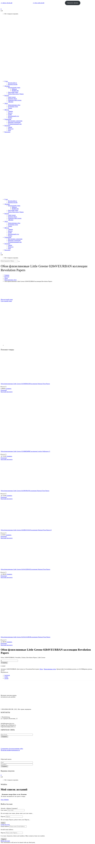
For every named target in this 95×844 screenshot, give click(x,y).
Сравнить (8, 388)
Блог (9, 130)
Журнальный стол (13, 116)
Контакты (7, 132)
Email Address (5, 826)
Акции (10, 127)
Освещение (7, 119)
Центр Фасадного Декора (16, 94)
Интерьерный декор (14, 87)
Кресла (10, 113)
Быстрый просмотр (7, 391)
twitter (6, 677)
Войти (3, 823)
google (6, 678)
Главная (6, 275)
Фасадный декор (13, 92)
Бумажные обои (13, 106)
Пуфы (10, 114)
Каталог (6, 276)
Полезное (7, 125)
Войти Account (5, 841)
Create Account (5, 824)
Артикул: (3, 669)
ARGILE (10, 102)
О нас (6, 81)
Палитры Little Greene (14, 100)
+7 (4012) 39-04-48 (6, 3)
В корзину (4, 390)
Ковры (10, 117)
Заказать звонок (72, 3)
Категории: (35, 669)
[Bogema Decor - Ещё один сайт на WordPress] (47, 78)
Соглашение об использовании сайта (12, 748)
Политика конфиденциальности (10, 750)
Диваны (10, 111)
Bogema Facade (12, 84)
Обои (6, 103)
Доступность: (21, 669)
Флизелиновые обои (14, 105)
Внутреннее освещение (15, 121)
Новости (10, 128)
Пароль (3, 816)
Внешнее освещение (14, 122)
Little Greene (12, 97)
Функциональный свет (15, 124)
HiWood (14, 89)
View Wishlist (5, 799)
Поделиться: (4, 672)
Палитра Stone (12, 98)
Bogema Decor (12, 83)
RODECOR (15, 90)
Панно (10, 108)
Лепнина (7, 86)
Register (3, 839)
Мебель (6, 109)
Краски (6, 95)
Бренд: (59, 669)
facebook (7, 675)
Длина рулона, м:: (73, 669)
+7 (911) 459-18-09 (38, 3)
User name (4, 810)
